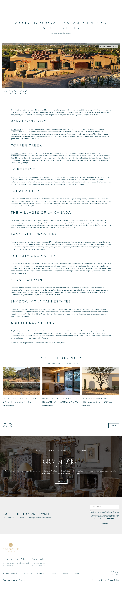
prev (5, 425)
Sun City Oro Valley (17, 264)
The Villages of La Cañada (20, 220)
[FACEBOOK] (117, 573)
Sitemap (76, 573)
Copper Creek (16, 153)
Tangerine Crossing (17, 242)
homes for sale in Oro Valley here (53, 343)
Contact (65, 573)
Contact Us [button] (61, 481)
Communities (27, 573)
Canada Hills (48, 199)
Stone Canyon (16, 287)
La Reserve (14, 177)
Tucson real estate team (44, 331)
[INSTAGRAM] (112, 573)
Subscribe (104, 524)
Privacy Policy (110, 518)
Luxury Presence (19, 580)
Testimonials (42, 573)
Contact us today (17, 343)
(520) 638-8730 (8, 565)
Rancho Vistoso (16, 129)
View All (114, 425)
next (10, 425)
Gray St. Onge (16, 331)
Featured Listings (10, 573)
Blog (54, 573)
